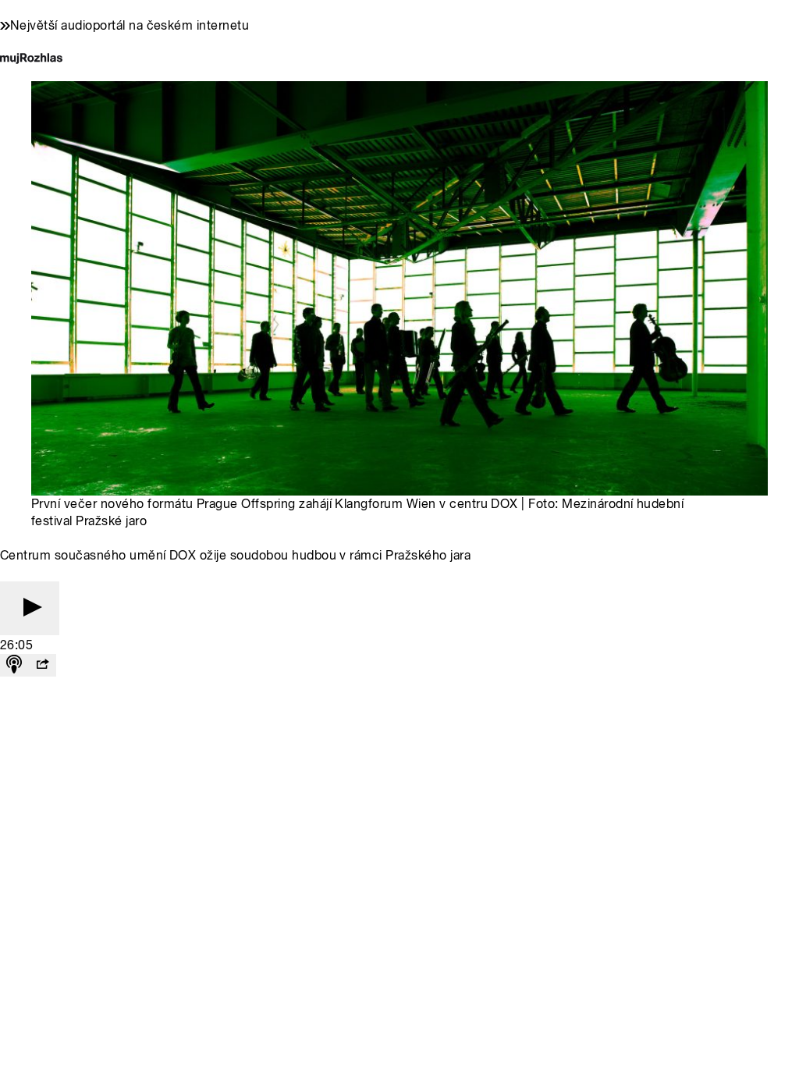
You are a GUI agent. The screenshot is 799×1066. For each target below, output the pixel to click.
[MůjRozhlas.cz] (31, 59)
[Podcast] (14, 665)
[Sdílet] (42, 665)
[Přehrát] (29, 608)
